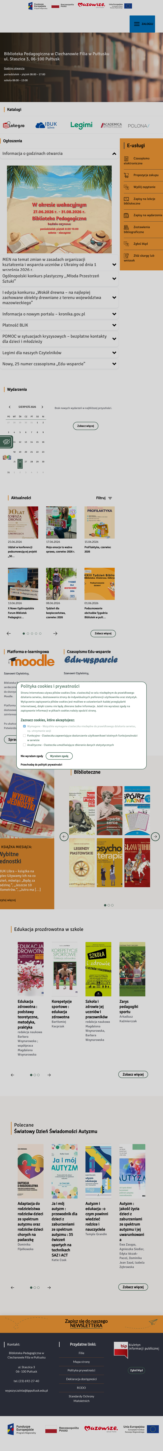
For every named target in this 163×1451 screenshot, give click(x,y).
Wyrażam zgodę (59, 756)
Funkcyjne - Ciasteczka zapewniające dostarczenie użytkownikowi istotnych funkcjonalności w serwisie (82, 738)
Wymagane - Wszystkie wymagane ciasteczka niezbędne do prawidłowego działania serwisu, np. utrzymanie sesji (81, 729)
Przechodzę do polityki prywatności (41, 764)
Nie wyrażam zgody (32, 756)
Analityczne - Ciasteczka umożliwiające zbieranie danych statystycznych (70, 745)
